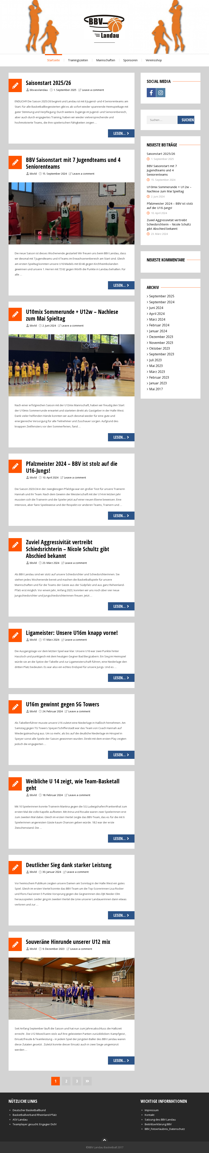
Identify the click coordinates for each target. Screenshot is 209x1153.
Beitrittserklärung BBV (158, 1124)
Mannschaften (105, 60)
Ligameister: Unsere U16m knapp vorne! (72, 633)
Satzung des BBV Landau (160, 1119)
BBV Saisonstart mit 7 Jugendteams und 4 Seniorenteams (73, 163)
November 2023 (161, 342)
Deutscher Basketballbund (29, 1110)
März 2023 (157, 371)
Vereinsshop (154, 60)
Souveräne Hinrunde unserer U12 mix (68, 942)
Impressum (152, 1110)
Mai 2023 (156, 366)
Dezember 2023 (161, 337)
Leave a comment (93, 90)
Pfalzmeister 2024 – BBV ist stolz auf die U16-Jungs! (71, 467)
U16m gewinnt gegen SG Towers (62, 704)
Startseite (53, 60)
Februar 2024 (159, 325)
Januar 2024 (158, 331)
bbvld (33, 173)
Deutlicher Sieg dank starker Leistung (68, 865)
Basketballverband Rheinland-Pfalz (35, 1115)
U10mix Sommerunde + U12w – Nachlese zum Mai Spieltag (72, 315)
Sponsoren (130, 60)
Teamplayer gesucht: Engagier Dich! (35, 1124)
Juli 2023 (155, 360)
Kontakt (149, 1115)
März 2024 (157, 319)
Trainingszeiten (78, 60)
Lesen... (119, 133)
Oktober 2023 (159, 348)
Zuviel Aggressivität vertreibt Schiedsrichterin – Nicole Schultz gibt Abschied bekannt (67, 549)
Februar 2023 (159, 377)
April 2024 (157, 313)
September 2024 (161, 302)
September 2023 (161, 354)
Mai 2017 (156, 389)
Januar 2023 (158, 383)
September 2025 (161, 296)
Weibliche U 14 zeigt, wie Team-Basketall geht (72, 784)
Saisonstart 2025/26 (48, 83)
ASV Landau (20, 1119)
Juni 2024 (156, 308)
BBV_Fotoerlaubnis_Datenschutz (165, 1129)
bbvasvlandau (39, 90)
